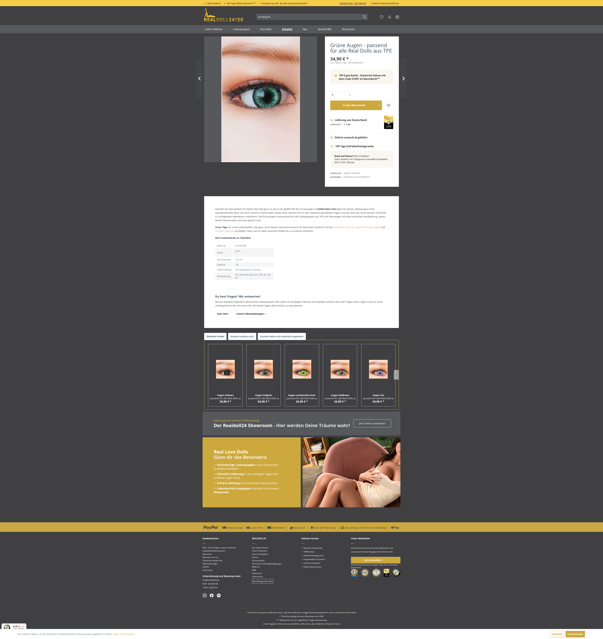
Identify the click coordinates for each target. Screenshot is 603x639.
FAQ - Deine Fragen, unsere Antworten (219, 547)
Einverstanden (575, 634)
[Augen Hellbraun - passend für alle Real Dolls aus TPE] (340, 369)
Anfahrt (206, 566)
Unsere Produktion (260, 554)
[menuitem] (312, 17)
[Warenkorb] (397, 17)
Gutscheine (207, 570)
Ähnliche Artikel (215, 336)
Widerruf (256, 566)
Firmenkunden (258, 560)
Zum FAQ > (223, 313)
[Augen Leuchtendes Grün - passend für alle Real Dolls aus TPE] (301, 369)
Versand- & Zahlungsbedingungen (267, 563)
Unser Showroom (259, 550)
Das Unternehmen (260, 547)
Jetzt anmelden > (374, 560)
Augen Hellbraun (340, 397)
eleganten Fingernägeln (367, 227)
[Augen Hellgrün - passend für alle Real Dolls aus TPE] (263, 369)
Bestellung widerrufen (262, 581)
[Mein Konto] (389, 17)
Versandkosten (294, 612)
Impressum (257, 573)
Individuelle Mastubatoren (214, 550)
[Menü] (24, 625)
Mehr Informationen (124, 634)
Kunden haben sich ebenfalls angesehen (281, 336)
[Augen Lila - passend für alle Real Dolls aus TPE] (378, 369)
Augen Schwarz (225, 397)
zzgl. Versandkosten (352, 62)
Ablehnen (557, 634)
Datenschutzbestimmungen (366, 564)
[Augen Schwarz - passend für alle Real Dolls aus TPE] (225, 369)
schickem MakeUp (224, 230)
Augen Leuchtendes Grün (301, 397)
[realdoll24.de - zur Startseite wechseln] (223, 16)
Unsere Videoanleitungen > (251, 313)
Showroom (221, 492)
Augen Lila (378, 397)
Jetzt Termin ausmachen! (372, 423)
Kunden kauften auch (242, 336)
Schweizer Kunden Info (212, 560)
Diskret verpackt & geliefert (351, 137)
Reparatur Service (210, 557)
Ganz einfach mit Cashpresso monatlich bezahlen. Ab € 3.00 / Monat (361, 159)
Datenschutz (257, 576)
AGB (254, 570)
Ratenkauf (207, 554)
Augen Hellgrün (263, 397)
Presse (255, 557)
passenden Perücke (344, 227)
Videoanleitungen (210, 563)
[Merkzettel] (381, 17)
